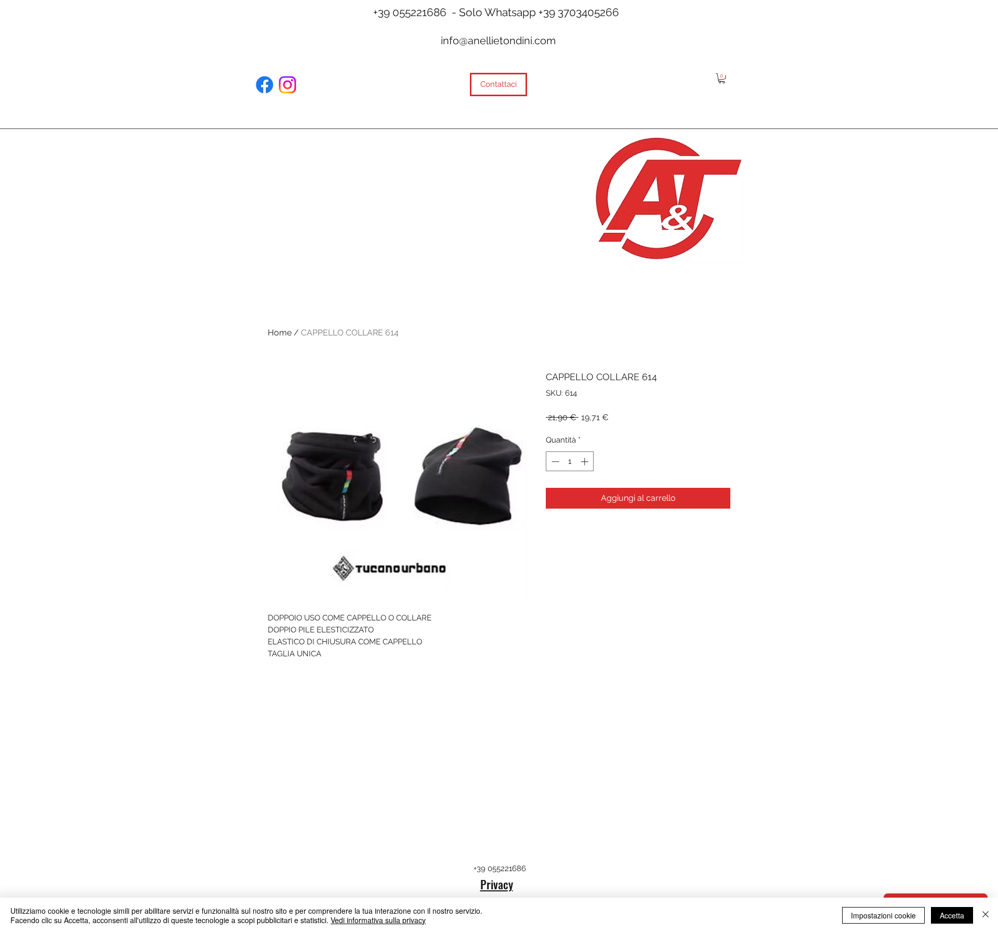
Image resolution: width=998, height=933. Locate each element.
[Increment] (586, 461)
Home (280, 333)
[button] (722, 78)
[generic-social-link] (264, 84)
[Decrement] (554, 461)
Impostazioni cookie (883, 915)
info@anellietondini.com (498, 40)
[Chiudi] (985, 915)
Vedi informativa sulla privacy (378, 920)
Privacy (496, 884)
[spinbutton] (570, 461)
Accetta (952, 915)
